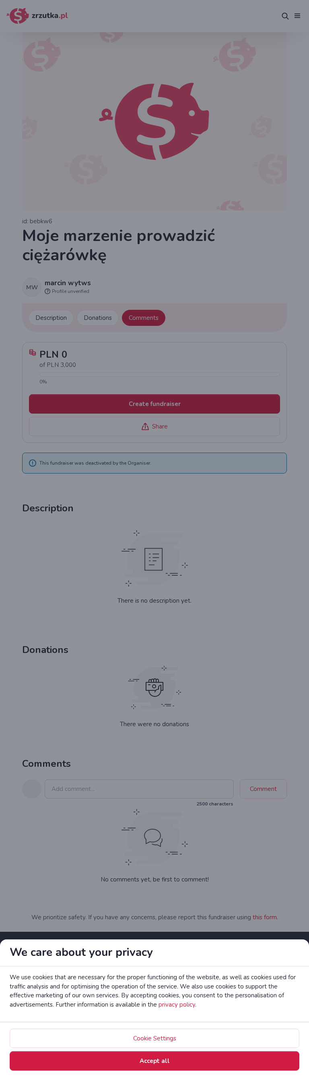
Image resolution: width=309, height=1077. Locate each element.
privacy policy (177, 1005)
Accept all (155, 1061)
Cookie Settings (154, 1038)
